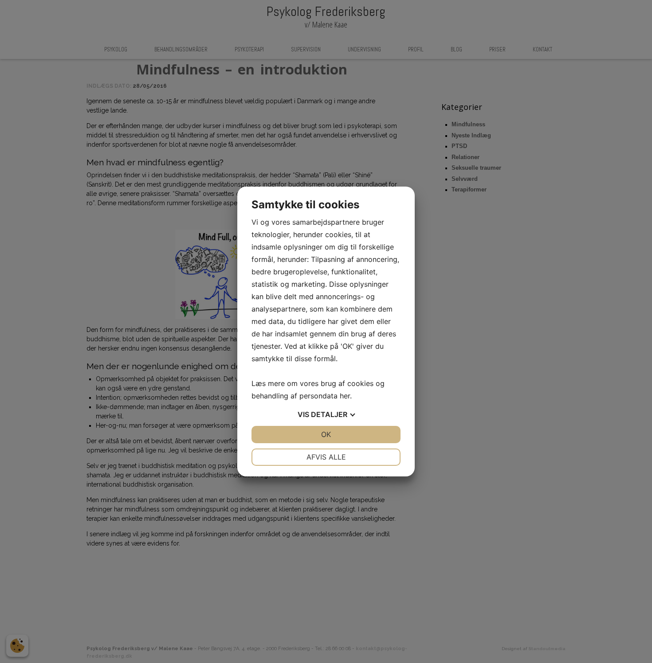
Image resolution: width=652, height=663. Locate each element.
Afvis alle (326, 456)
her (345, 395)
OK (326, 434)
